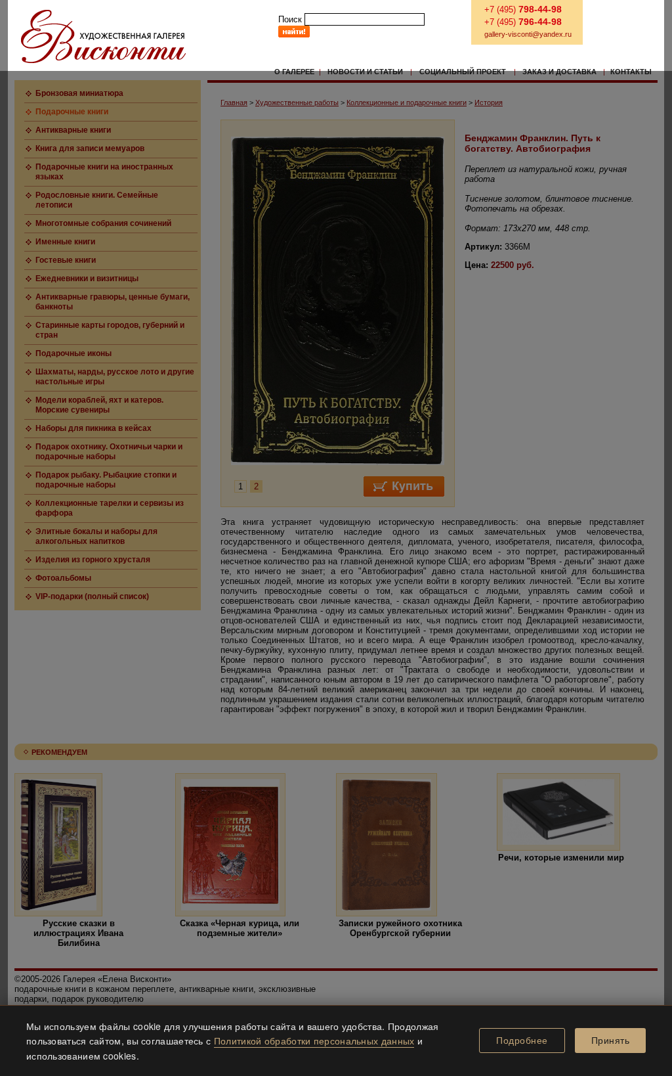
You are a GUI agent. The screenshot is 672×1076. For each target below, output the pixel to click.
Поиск (290, 19)
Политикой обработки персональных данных (314, 1040)
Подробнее (522, 1040)
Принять (610, 1040)
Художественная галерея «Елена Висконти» (103, 36)
